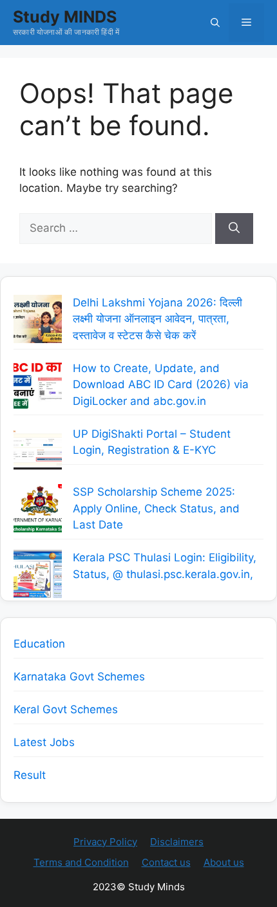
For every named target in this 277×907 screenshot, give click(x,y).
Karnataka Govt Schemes (79, 676)
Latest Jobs (44, 742)
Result (30, 775)
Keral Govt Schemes (66, 709)
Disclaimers (177, 842)
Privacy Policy (105, 842)
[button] (215, 22)
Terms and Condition (81, 862)
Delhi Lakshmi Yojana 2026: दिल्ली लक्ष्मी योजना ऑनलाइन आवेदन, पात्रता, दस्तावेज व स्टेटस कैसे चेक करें (157, 319)
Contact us (166, 862)
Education (39, 643)
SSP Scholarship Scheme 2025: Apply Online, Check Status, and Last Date (156, 508)
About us (224, 862)
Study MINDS (65, 16)
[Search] (234, 228)
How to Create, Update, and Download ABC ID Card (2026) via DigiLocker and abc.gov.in (161, 384)
